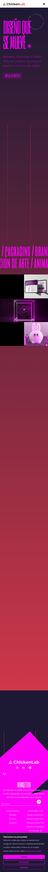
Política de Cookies (34, 851)
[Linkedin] (30, 767)
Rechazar (24, 867)
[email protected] (17, 774)
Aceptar (24, 857)
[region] (24, 852)
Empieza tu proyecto (12, 75)
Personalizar (24, 862)
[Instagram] (17, 767)
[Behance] (23, 767)
